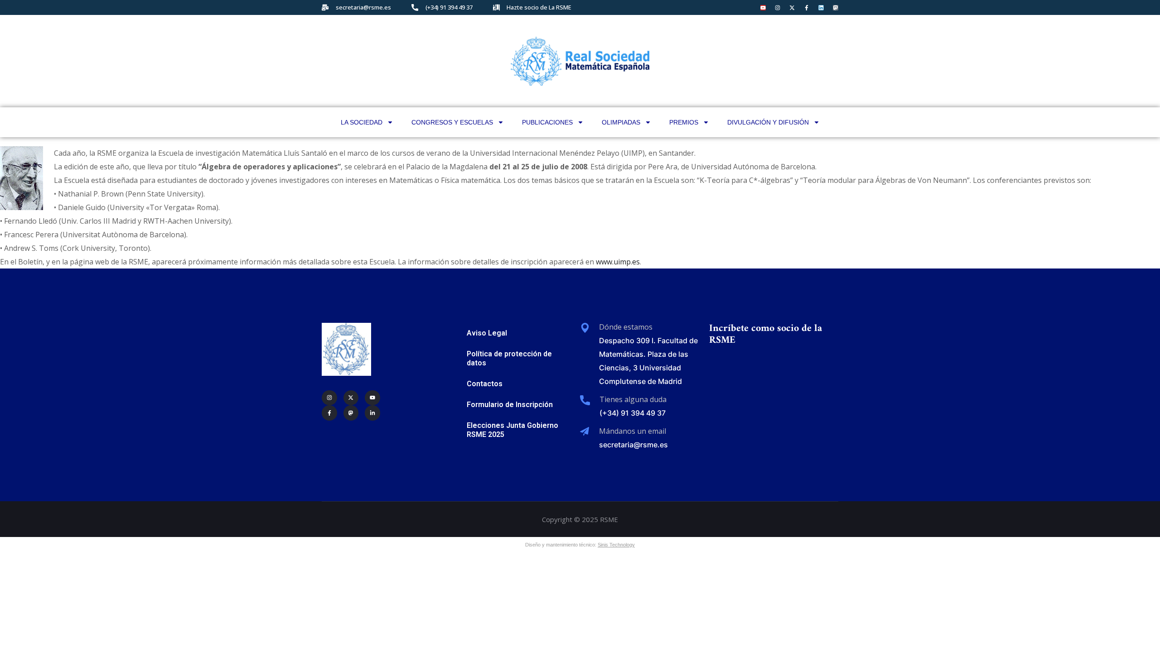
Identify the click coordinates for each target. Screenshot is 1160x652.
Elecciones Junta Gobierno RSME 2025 (512, 430)
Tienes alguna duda (633, 399)
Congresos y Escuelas (452, 122)
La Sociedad (361, 122)
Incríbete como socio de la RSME (765, 334)
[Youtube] (763, 7)
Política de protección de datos (509, 358)
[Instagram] (777, 7)
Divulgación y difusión (768, 122)
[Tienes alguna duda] (585, 400)
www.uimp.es (618, 262)
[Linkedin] (821, 7)
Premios (683, 122)
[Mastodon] (835, 7)
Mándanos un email (632, 431)
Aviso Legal (487, 333)
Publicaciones (547, 122)
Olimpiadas (621, 122)
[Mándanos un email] (584, 431)
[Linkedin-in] (372, 413)
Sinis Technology (616, 544)
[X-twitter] (792, 7)
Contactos (485, 383)
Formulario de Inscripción (510, 404)
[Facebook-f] (806, 7)
